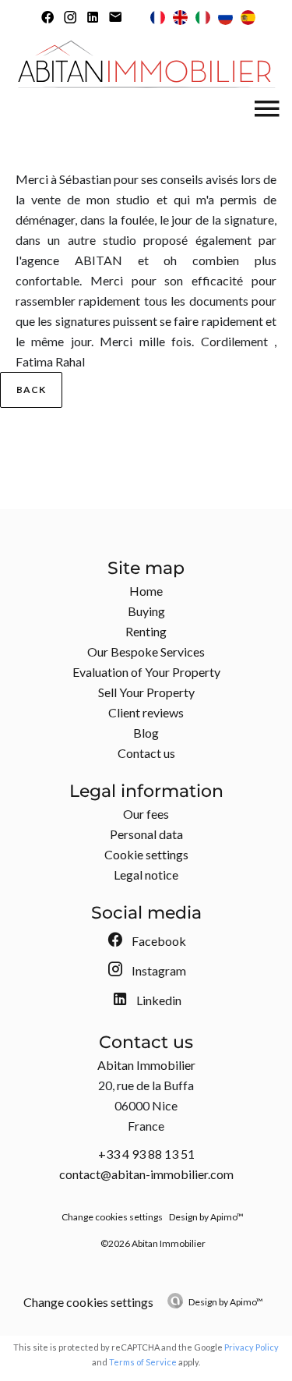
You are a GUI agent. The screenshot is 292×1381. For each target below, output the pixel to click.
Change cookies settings (112, 1217)
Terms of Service (143, 1362)
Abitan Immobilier (146, 1064)
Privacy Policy (251, 1347)
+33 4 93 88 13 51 (146, 1153)
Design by (225, 1302)
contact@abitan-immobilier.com (146, 1174)
